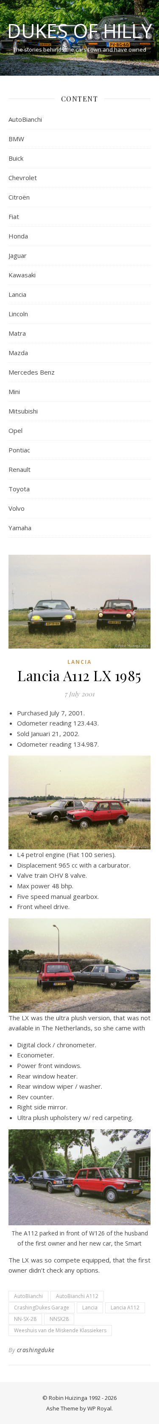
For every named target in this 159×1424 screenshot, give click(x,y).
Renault (19, 469)
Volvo (16, 508)
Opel (15, 430)
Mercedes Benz (31, 372)
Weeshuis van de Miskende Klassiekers (60, 1330)
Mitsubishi (23, 411)
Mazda (18, 352)
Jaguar (17, 255)
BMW (16, 138)
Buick (15, 158)
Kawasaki (22, 275)
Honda (18, 236)
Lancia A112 (125, 1307)
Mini (14, 391)
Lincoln (18, 313)
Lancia (17, 294)
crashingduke (36, 1350)
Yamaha (19, 527)
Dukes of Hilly (79, 30)
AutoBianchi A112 (77, 1296)
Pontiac (19, 450)
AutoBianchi (25, 119)
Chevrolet (22, 177)
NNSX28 (59, 1319)
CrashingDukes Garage (41, 1307)
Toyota (19, 489)
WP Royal (99, 1408)
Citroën (19, 197)
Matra (17, 333)
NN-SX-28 (25, 1319)
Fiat (13, 216)
